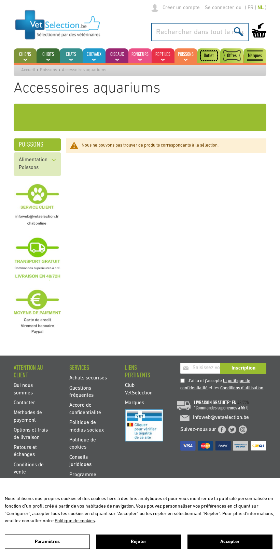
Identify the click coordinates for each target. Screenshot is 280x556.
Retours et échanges (25, 451)
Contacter (24, 402)
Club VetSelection (139, 389)
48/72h (243, 403)
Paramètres (47, 541)
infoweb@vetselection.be (221, 417)
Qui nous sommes (23, 389)
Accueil (28, 70)
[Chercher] (238, 31)
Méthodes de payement (28, 416)
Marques (134, 402)
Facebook (222, 429)
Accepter (230, 541)
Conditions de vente (29, 468)
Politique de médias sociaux (86, 426)
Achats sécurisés (88, 378)
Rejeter (138, 541)
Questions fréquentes (81, 392)
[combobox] (200, 32)
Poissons (48, 70)
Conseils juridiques (80, 461)
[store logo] (58, 24)
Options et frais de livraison (31, 434)
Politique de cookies (82, 444)
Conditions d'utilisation (241, 388)
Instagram (243, 429)
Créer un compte (181, 8)
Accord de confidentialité (85, 409)
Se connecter (219, 8)
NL (260, 8)
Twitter (232, 429)
